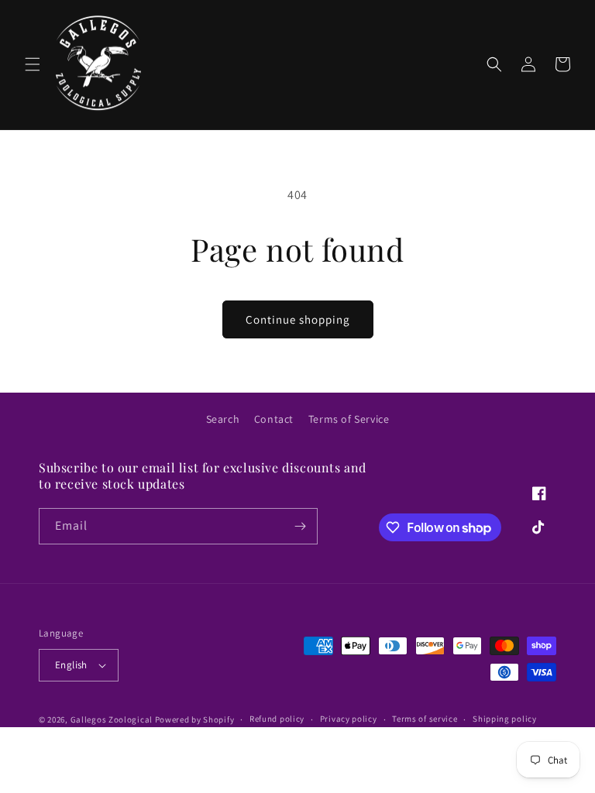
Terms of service (424, 718)
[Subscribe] (300, 526)
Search (223, 419)
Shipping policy (505, 718)
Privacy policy (348, 718)
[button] (32, 64)
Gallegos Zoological (112, 719)
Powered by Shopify (195, 719)
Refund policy (276, 718)
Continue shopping (298, 319)
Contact (274, 419)
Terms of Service (349, 419)
